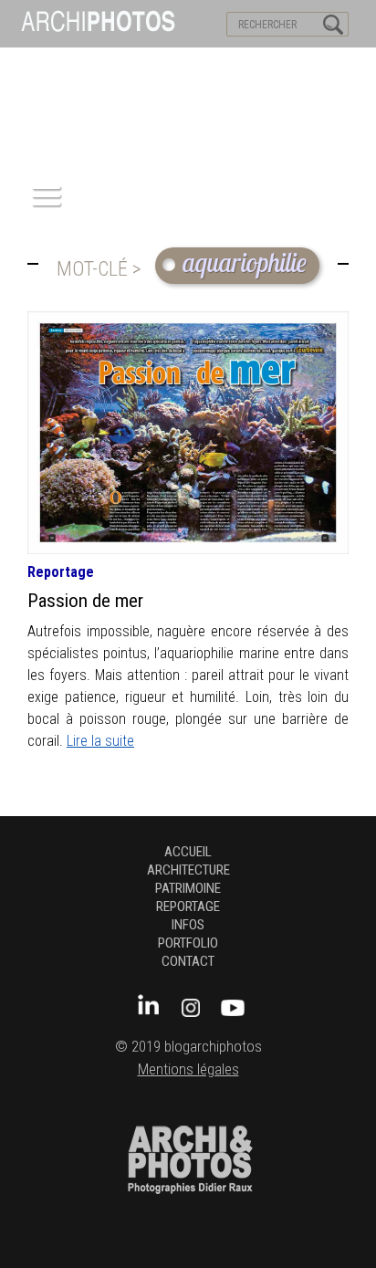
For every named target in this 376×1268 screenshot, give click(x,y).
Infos (188, 925)
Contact (188, 961)
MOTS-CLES (171, 64)
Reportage (60, 572)
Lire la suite (100, 740)
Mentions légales (188, 1069)
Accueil (188, 852)
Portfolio (188, 943)
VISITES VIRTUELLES (64, 64)
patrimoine (188, 888)
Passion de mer (85, 601)
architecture (188, 870)
